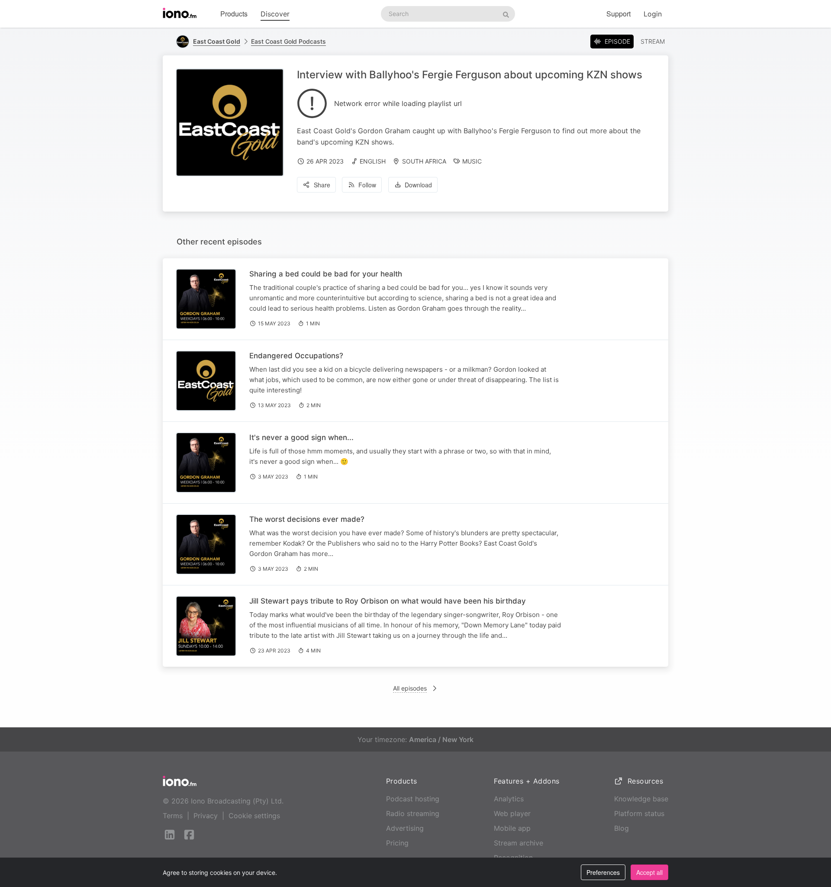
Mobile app (512, 828)
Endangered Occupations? (296, 355)
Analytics (509, 798)
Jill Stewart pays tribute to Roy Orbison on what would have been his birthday (387, 601)
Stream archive (518, 843)
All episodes (410, 688)
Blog (621, 828)
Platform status (639, 813)
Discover (275, 14)
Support (618, 14)
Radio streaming (412, 813)
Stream (653, 41)
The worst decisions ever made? (306, 519)
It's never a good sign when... (301, 437)
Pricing (397, 843)
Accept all (649, 872)
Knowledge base (641, 798)
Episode (617, 41)
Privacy (205, 815)
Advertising (405, 828)
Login (653, 14)
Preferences (603, 872)
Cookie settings (254, 815)
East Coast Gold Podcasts (288, 41)
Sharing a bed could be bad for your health (325, 274)
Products (234, 14)
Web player (512, 813)
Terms (173, 815)
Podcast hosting (412, 798)
